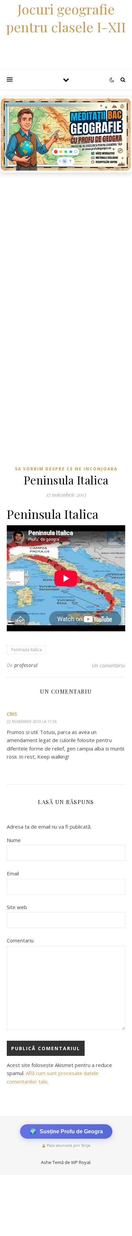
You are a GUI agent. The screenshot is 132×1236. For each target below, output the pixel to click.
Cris (12, 713)
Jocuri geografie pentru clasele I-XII (66, 18)
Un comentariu (108, 665)
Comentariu (20, 940)
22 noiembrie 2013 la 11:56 (32, 721)
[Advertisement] (66, 245)
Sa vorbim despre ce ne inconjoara (66, 469)
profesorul (26, 665)
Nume (14, 840)
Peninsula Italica (26, 650)
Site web (17, 907)
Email (13, 873)
